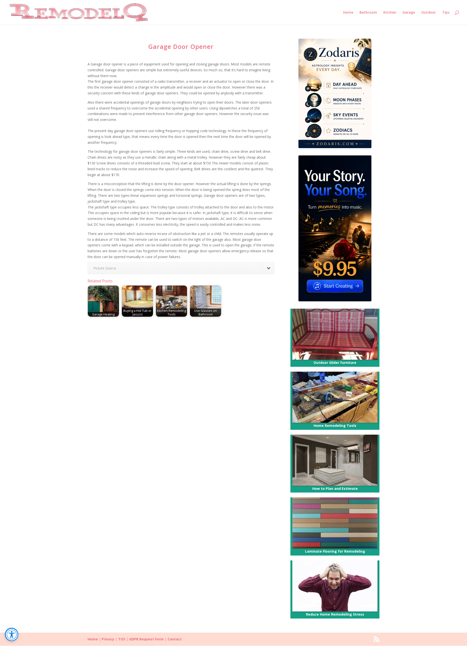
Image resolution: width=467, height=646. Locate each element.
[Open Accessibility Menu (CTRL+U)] (11, 634)
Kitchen (389, 13)
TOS (121, 639)
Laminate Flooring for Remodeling (335, 551)
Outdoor (428, 13)
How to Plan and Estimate (335, 488)
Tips (445, 13)
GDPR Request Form (146, 639)
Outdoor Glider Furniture (335, 362)
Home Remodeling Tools (335, 425)
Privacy (108, 639)
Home (348, 13)
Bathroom (368, 13)
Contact (175, 639)
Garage (409, 13)
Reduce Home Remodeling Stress (335, 614)
